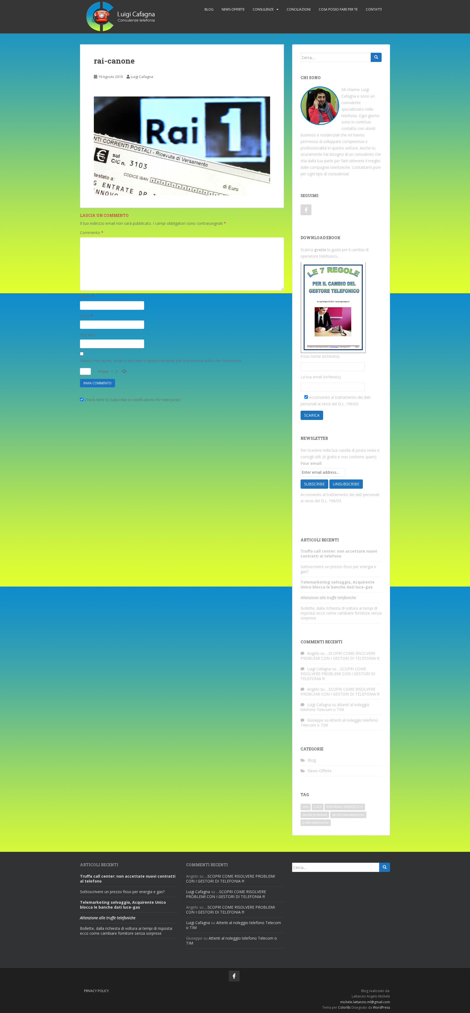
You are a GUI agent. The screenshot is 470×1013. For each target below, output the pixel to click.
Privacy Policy (96, 991)
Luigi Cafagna (142, 76)
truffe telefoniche (315, 822)
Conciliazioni (299, 9)
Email (86, 315)
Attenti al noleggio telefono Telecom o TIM (335, 707)
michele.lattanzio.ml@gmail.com (365, 1002)
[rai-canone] (182, 145)
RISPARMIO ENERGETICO (344, 807)
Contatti (374, 9)
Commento (91, 232)
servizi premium (314, 814)
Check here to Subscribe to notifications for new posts (132, 399)
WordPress (381, 1007)
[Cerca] (376, 57)
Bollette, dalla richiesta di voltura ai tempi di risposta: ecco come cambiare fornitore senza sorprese (341, 613)
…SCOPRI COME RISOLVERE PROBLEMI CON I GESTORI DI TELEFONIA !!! (340, 656)
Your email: (311, 463)
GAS (305, 807)
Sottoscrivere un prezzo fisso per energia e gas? (338, 569)
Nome (87, 296)
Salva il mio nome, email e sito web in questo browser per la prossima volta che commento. (161, 360)
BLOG (209, 9)
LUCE (317, 807)
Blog (312, 760)
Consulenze (263, 9)
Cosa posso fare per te (338, 9)
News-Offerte (233, 9)
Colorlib (344, 1007)
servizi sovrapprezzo (348, 814)
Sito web (87, 334)
